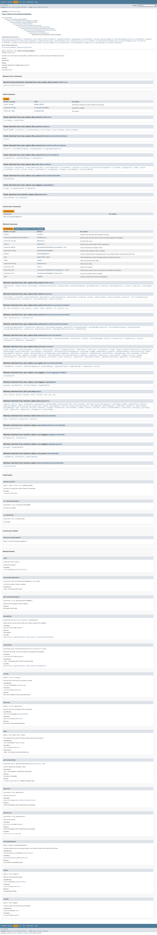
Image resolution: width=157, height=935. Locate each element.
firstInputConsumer (45, 338)
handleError (85, 353)
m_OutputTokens (19, 120)
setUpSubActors (9, 340)
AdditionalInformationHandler (12, 39)
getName (92, 351)
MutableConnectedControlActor (55, 136)
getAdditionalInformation (131, 349)
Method (24, 7)
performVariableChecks (70, 355)
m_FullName (116, 167)
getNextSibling (102, 351)
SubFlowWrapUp (99, 42)
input (39, 257)
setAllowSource (27, 299)
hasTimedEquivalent (116, 286)
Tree (23, 2)
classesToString (27, 318)
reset (39, 267)
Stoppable (148, 39)
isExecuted (143, 353)
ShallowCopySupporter (121, 39)
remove (42, 308)
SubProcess (11, 52)
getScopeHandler (9, 353)
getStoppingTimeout (80, 327)
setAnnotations (103, 355)
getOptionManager (47, 366)
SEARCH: (135, 5)
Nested (8, 7)
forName (112, 349)
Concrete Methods (37, 229)
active (6, 338)
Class (5, 234)
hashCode (26, 394)
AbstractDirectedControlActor (54, 145)
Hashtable (14, 237)
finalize (11, 394)
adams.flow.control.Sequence (35, 31)
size (66, 308)
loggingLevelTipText (61, 366)
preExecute (125, 297)
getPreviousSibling (137, 351)
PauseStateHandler (77, 42)
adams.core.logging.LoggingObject (16, 19)
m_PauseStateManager (23, 158)
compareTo (37, 349)
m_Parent (142, 167)
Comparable (118, 42)
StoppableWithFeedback (9, 41)
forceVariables (75, 338)
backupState (41, 237)
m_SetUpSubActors (37, 158)
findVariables (81, 349)
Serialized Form (7, 70)
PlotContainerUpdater (9, 47)
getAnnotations (147, 349)
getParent (111, 351)
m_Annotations (8, 167)
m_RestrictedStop (58, 130)
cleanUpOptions (9, 366)
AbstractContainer (56, 247)
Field (13, 7)
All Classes (4, 5)
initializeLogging (30, 385)
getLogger (7, 385)
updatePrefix (124, 357)
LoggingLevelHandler (64, 39)
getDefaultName (9, 351)
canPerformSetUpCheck (25, 349)
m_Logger (6, 188)
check (5, 318)
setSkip (139, 355)
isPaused (85, 338)
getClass (19, 394)
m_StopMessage (52, 169)
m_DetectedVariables (52, 167)
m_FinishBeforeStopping (20, 148)
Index (36, 2)
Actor (131, 39)
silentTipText (52, 357)
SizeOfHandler (139, 39)
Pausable (97, 39)
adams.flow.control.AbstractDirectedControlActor (34, 27)
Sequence (46, 126)
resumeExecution (129, 338)
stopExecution (28, 329)
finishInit (18, 366)
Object (25, 237)
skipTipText (68, 357)
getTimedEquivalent (92, 286)
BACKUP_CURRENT (9, 130)
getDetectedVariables (22, 351)
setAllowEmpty (147, 286)
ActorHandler (91, 41)
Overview (3, 2)
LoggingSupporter (77, 39)
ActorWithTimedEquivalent (127, 41)
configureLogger (47, 349)
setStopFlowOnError (10, 357)
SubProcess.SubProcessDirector (14, 85)
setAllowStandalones (40, 299)
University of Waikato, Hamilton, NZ (20, 933)
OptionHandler (88, 39)
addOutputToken (9, 286)
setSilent (132, 355)
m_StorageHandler (72, 169)
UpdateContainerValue (24, 47)
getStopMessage (50, 353)
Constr (18, 7)
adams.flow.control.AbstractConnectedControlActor (37, 28)
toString (96, 366)
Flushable (14, 42)
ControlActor (141, 41)
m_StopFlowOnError (40, 169)
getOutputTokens (63, 286)
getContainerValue (43, 247)
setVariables (22, 357)
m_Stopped (62, 169)
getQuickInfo (68, 327)
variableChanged (135, 357)
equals (56, 349)
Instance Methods (21, 229)
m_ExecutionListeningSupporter (100, 167)
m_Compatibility (9, 158)
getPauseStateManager (77, 286)
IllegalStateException (11, 781)
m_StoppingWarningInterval (53, 148)
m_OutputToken (39, 111)
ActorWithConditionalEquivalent (107, 41)
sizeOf (60, 357)
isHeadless (25, 355)
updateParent (19, 340)
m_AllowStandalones (32, 130)
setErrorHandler (115, 355)
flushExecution (30, 327)
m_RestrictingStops (71, 130)
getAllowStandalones (58, 297)
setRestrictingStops (55, 299)
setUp (5, 287)
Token (13, 111)
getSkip (26, 353)
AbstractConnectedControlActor (57, 315)
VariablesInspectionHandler (27, 41)
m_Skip (30, 169)
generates (40, 244)
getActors (28, 308)
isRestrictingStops (114, 297)
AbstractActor (45, 164)
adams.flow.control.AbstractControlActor (28, 25)
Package (9, 2)
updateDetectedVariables (110, 357)
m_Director (7, 148)
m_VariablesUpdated (86, 169)
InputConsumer (23, 42)
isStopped (33, 355)
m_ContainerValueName (41, 107)
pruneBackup (83, 355)
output (39, 260)
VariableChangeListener (62, 41)
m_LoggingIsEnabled (17, 188)
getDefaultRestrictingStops (76, 297)
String (11, 104)
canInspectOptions (15, 338)
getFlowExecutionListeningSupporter (66, 351)
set (55, 308)
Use (20, 2)
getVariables (74, 353)
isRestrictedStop (100, 297)
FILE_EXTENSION (9, 197)
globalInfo (104, 286)
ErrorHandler (6, 42)
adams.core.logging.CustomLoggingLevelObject (22, 20)
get (23, 308)
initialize (127, 286)
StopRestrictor (89, 42)
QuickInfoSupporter (107, 39)
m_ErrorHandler (65, 167)
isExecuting (8, 355)
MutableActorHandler (36, 42)
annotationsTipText (10, 349)
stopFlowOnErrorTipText (92, 357)
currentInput (18, 297)
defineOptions (15, 308)
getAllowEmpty (33, 286)
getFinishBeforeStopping (54, 327)
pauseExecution (118, 338)
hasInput (90, 297)
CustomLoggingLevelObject (56, 372)
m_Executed (75, 167)
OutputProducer (65, 42)
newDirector (137, 286)
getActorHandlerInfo (31, 297)
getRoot (147, 351)
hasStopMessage (120, 353)
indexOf (35, 308)
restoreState (41, 270)
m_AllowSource (20, 130)
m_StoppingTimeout (36, 148)
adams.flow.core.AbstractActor (22, 24)
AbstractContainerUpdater (12, 216)
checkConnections (14, 318)
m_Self (17, 169)
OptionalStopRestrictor (51, 42)
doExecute (40, 241)
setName (124, 355)
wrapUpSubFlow (30, 340)
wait (45, 394)
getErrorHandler (36, 351)
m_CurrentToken (46, 130)
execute (24, 286)
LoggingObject (48, 185)
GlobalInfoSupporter (49, 39)
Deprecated (30, 2)
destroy (25, 338)
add (5, 308)
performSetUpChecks (54, 355)
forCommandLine (103, 349)
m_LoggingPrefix (126, 167)
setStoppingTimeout (133, 327)
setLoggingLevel (9, 375)
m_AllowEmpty (8, 120)
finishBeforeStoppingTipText (13, 327)
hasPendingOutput (43, 254)
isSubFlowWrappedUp (95, 338)
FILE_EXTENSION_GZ (21, 197)
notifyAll (39, 394)
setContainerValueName (44, 273)
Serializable (109, 42)
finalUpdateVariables (67, 349)
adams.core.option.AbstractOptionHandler (23, 22)
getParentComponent (122, 351)
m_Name (136, 167)
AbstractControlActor (50, 155)
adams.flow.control (14, 11)
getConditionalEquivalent (48, 286)
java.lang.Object (7, 17)
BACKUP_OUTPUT (39, 104)
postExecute (41, 263)
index (128, 353)
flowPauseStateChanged (61, 338)
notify (32, 394)
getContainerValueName (44, 250)
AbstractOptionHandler (51, 176)
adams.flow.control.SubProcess (39, 33)
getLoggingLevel (17, 385)
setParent (140, 338)
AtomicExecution (76, 41)
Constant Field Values (10, 493)
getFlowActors (48, 351)
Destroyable (38, 39)
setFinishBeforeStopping (117, 327)
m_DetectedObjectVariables (34, 167)
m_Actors (6, 139)
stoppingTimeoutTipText (43, 329)
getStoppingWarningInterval (98, 327)
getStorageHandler (63, 353)
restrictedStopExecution (139, 297)
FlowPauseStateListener (45, 41)
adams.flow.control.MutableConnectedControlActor (40, 30)
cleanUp (17, 286)
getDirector (40, 327)
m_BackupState (19, 167)
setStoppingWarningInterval (13, 329)
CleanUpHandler (28, 39)
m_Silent (24, 169)
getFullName (85, 351)
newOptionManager (75, 366)
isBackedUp (135, 353)
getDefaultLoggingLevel (32, 366)
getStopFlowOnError (37, 353)
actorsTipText (8, 297)
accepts (39, 234)
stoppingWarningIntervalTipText (63, 329)
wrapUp (39, 276)
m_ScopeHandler (9, 169)
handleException (95, 353)
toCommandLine (87, 366)
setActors (60, 308)
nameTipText (42, 355)
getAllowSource (45, 297)
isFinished (16, 355)
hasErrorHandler (107, 353)
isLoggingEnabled (43, 385)
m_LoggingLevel (30, 188)
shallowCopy (32, 357)
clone (5, 394)
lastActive (107, 338)
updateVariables (81, 329)
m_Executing (85, 167)
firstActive (34, 338)
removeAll (49, 308)
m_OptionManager (9, 179)
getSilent (19, 353)
